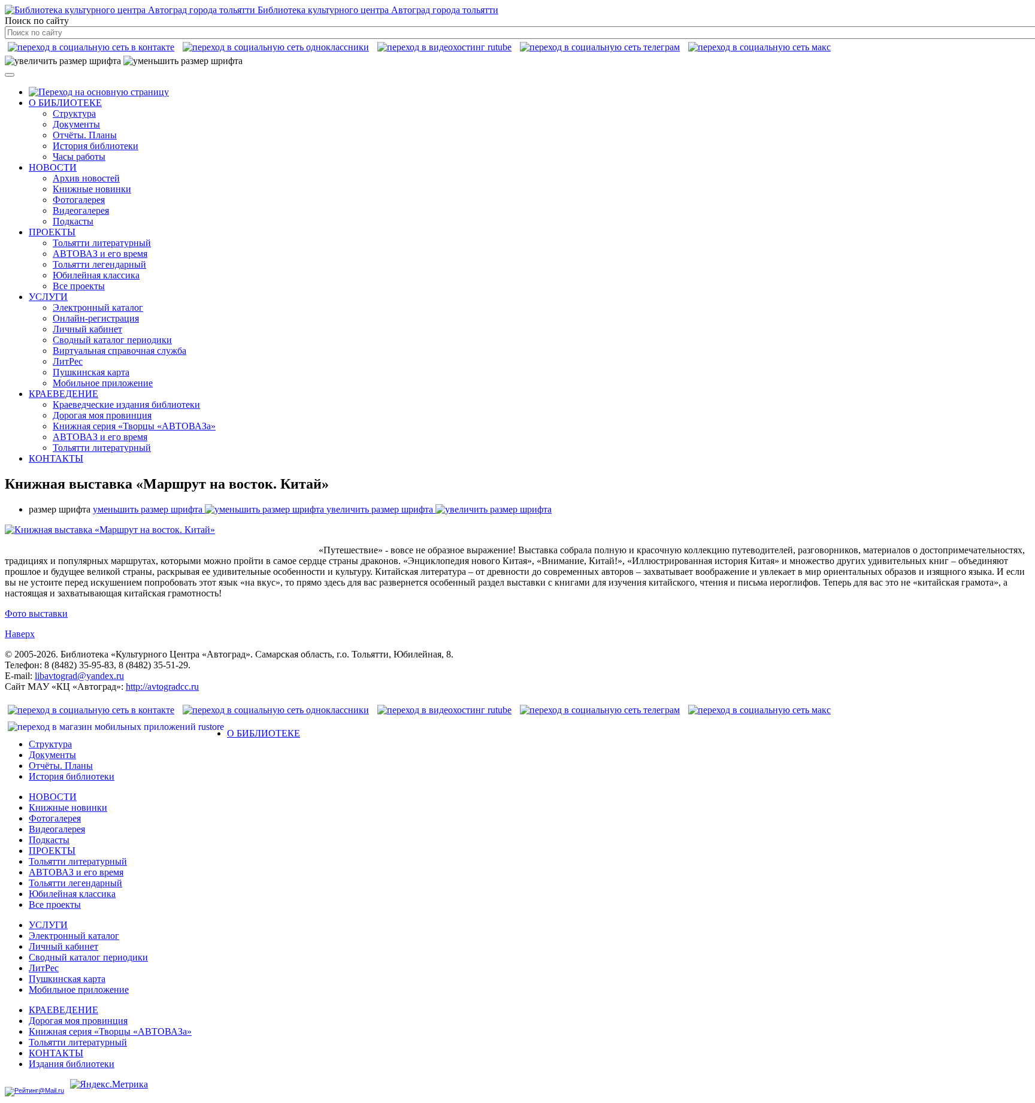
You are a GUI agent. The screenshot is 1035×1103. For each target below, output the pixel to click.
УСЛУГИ (48, 297)
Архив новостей (86, 178)
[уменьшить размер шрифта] (183, 61)
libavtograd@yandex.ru (79, 676)
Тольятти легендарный (99, 264)
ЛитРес (68, 361)
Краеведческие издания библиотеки (126, 404)
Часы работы (79, 156)
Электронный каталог (98, 307)
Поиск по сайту (37, 21)
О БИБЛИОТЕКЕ (65, 103)
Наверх (20, 634)
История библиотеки (95, 146)
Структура (74, 113)
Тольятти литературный (102, 243)
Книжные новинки (92, 189)
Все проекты (79, 286)
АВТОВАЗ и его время (100, 254)
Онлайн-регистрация (96, 318)
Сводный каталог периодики (112, 340)
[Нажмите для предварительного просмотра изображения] (110, 530)
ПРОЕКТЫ (52, 232)
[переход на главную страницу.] (99, 92)
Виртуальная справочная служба (119, 351)
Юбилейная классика (96, 275)
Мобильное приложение (103, 383)
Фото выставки (36, 613)
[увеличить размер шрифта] (63, 61)
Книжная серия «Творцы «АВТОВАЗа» (134, 426)
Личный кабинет (87, 329)
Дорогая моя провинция (102, 415)
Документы (76, 124)
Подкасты (73, 221)
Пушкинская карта (91, 372)
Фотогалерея (79, 200)
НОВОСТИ (53, 167)
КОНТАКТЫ (56, 458)
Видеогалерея (81, 210)
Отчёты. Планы (85, 135)
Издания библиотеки (71, 1064)
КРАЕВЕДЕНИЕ (63, 394)
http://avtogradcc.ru (162, 686)
